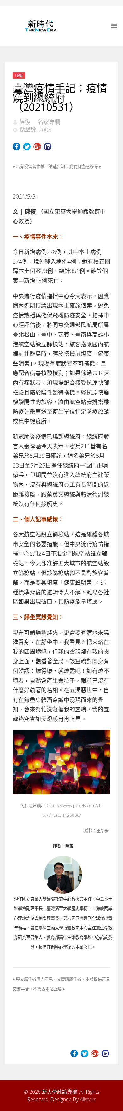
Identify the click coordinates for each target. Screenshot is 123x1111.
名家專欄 (49, 122)
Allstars (88, 1099)
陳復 (19, 75)
